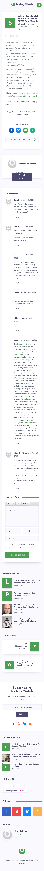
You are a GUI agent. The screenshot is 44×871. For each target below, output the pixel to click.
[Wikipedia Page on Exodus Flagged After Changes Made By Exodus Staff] (22, 664)
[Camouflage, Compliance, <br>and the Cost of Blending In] (7, 621)
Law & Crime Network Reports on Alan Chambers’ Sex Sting (27, 582)
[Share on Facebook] (11, 130)
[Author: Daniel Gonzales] (12, 163)
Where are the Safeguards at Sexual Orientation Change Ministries (26, 755)
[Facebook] (13, 723)
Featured (8, 786)
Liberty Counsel (30, 96)
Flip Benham (25, 399)
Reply (18, 217)
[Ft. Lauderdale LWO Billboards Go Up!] (22, 647)
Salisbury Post (22, 344)
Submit (22, 714)
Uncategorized (22, 115)
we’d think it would (27, 423)
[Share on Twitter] (18, 130)
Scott (16, 227)
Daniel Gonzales (27, 164)
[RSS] (30, 723)
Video (24, 791)
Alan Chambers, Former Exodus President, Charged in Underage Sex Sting (27, 607)
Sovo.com (14, 36)
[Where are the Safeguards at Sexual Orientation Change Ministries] (6, 757)
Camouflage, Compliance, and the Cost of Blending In (25, 620)
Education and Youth (24, 112)
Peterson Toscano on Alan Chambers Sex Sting (24, 594)
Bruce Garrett (20, 255)
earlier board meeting (21, 360)
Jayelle (17, 200)
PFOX (34, 112)
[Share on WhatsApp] (32, 130)
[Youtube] (19, 723)
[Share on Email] (25, 130)
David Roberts (21, 831)
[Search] (39, 5)
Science (20, 786)
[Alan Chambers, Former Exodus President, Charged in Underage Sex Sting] (7, 609)
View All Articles (22, 176)
